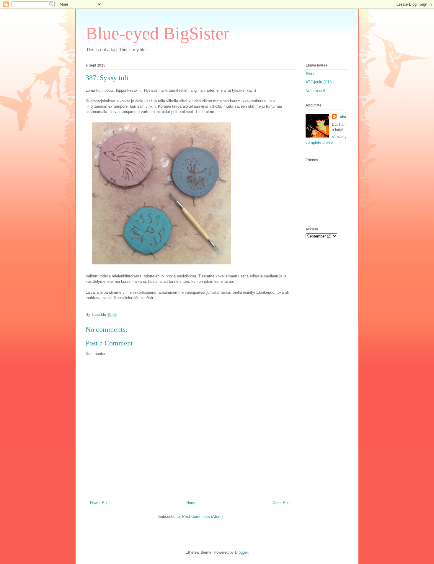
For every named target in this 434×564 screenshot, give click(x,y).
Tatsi (342, 116)
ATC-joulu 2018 (319, 82)
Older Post (282, 502)
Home (191, 502)
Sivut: (311, 74)
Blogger (241, 552)
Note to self (315, 90)
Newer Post (100, 502)
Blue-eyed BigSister (157, 33)
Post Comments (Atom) (202, 516)
